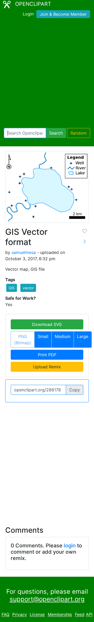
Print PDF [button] (47, 354)
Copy (74, 389)
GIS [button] (12, 288)
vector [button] (28, 288)
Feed (79, 614)
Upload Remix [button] (47, 366)
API (89, 614)
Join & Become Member (63, 14)
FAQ (5, 614)
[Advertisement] (47, 74)
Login (28, 13)
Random (78, 133)
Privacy (19, 614)
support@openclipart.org (47, 599)
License (37, 614)
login (70, 545)
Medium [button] (62, 336)
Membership (60, 614)
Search (56, 133)
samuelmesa (23, 252)
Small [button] (43, 336)
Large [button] (82, 336)
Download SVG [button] (47, 324)
